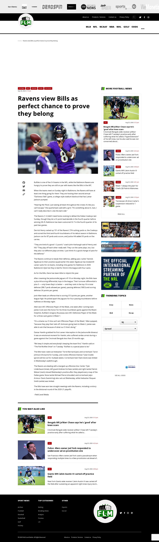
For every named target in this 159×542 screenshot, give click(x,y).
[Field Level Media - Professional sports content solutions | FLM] (26, 21)
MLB (88, 26)
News (118, 151)
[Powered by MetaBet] (130, 367)
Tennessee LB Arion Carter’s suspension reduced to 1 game (127, 203)
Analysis (41, 514)
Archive (20, 507)
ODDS (135, 26)
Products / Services (98, 17)
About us (86, 17)
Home (20, 41)
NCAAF (103, 26)
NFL (95, 26)
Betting (40, 507)
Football (21, 88)
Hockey (20, 525)
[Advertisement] (79, 64)
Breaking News (43, 511)
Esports (64, 507)
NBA (111, 26)
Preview (34, 88)
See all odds (120, 375)
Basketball (21, 518)
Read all (121, 214)
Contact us (112, 17)
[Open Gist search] (134, 17)
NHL (118, 26)
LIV (39, 522)
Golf (126, 26)
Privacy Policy (124, 17)
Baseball (21, 514)
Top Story (48, 88)
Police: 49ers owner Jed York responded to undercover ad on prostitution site (69, 449)
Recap (131, 313)
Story (41, 88)
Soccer (64, 511)
